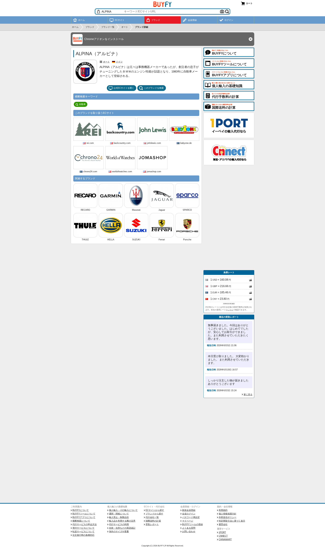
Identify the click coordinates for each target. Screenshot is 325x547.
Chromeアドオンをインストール (104, 39)
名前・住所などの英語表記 (122, 528)
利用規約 (223, 510)
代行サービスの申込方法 (84, 524)
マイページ (187, 521)
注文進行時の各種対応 (83, 535)
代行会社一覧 (152, 517)
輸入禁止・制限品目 (119, 517)
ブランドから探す (154, 513)
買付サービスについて (83, 528)
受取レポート (152, 524)
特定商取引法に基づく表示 (232, 521)
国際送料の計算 (153, 521)
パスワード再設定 (191, 517)
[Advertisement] (228, 217)
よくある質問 (188, 528)
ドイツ (119, 61)
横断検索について (81, 521)
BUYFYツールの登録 (192, 524)
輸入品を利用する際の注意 (122, 521)
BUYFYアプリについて (83, 517)
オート (106, 61)
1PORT (222, 532)
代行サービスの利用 (119, 524)
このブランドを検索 (154, 88)
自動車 (82, 104)
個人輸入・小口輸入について (123, 510)
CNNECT (223, 536)
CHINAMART (225, 539)
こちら (230, 310)
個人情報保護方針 (227, 513)
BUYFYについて (80, 510)
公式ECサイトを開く (123, 88)
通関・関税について (119, 513)
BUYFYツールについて (83, 513)
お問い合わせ (188, 531)
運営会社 (223, 524)
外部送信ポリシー (227, 517)
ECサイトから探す (155, 510)
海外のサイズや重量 (119, 531)
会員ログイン (188, 513)
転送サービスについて (83, 531)
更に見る (248, 394)
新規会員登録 (188, 510)
